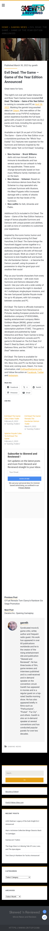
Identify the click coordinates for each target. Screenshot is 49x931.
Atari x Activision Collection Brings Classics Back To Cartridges (23, 832)
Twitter (40, 372)
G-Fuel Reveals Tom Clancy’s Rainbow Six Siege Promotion (23, 602)
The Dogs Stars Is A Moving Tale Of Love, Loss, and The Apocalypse (23, 847)
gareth (35, 65)
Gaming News (19, 27)
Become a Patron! (12, 792)
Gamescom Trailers (12, 840)
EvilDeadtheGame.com (31, 369)
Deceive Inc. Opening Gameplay (19, 613)
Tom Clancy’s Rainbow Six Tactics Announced (22, 855)
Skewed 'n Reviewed (24, 912)
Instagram (13, 375)
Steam (16, 110)
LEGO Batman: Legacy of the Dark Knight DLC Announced (22, 822)
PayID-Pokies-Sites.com (14, 802)
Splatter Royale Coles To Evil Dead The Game (13, 436)
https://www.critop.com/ (24, 928)
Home (5, 27)
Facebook (31, 372)
